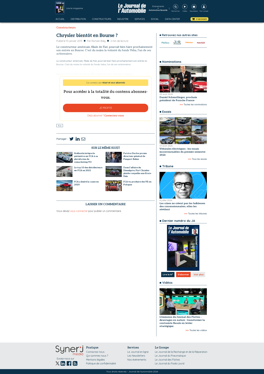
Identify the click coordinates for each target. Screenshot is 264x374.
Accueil (60, 19)
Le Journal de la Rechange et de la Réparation (181, 351)
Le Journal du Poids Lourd (169, 363)
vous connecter (79, 211)
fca (59, 125)
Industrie (122, 19)
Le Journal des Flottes (167, 359)
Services (140, 19)
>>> (181, 104)
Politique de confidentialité (101, 363)
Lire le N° (168, 274)
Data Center (172, 19)
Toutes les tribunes (197, 213)
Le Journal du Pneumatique (170, 355)
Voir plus (199, 274)
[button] (199, 19)
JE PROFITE (105, 107)
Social (155, 19)
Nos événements (136, 359)
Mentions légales (95, 359)
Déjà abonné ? (105, 115)
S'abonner (183, 274)
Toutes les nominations (195, 104)
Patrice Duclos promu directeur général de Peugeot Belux (135, 156)
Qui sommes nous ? (97, 355)
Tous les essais (199, 159)
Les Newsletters (136, 355)
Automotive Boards (158, 10)
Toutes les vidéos (198, 330)
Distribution (78, 19)
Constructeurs (101, 19)
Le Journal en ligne (137, 351)
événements (158, 6)
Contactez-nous (95, 351)
